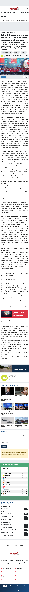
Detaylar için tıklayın (15, 498)
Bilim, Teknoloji (11, 32)
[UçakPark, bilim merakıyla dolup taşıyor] (21, 420)
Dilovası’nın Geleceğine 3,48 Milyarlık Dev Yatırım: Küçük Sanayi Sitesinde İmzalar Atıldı (14, 20)
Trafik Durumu (20, 571)
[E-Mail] (10, 380)
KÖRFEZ (25, 544)
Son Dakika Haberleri (6, 579)
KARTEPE (21, 545)
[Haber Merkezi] (4, 377)
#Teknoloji (23, 52)
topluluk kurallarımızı (13, 450)
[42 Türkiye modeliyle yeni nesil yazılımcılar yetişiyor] (21, 406)
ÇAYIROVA (15, 13)
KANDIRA (16, 545)
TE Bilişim (18, 590)
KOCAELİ (3, 13)
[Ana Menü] (1, 8)
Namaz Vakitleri (6, 571)
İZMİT (12, 545)
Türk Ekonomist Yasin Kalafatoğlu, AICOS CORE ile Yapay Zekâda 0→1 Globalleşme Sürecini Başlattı (7, 398)
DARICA (22, 13)
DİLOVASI (21, 544)
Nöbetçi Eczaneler (7, 568)
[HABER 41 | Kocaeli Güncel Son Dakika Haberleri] (14, 8)
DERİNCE (8, 545)
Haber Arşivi (19, 579)
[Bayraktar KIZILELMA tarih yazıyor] (7, 420)
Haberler (3, 32)
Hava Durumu (20, 568)
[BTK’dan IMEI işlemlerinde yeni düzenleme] (21, 391)
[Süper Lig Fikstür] (27, 503)
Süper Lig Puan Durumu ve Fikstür (7, 576)
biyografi (3, 16)
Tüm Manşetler (20, 575)
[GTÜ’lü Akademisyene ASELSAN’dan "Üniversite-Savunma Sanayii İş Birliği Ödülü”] (7, 406)
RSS (5, 585)
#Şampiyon (16, 52)
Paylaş (4, 76)
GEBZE (9, 13)
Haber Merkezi (12, 376)
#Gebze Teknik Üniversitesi (6, 52)
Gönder (4, 446)
